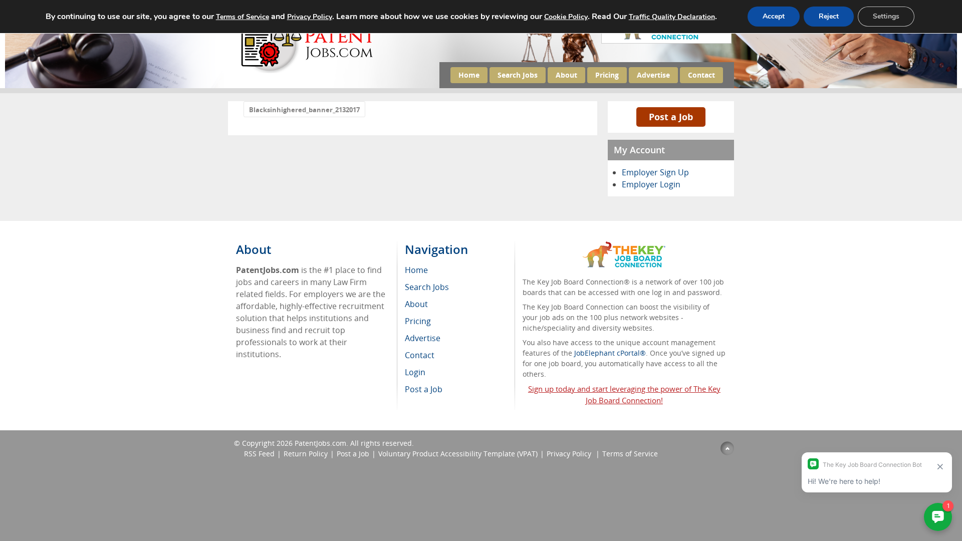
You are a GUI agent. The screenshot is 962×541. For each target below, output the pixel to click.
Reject (829, 16)
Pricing (607, 75)
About (566, 75)
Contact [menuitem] (419, 355)
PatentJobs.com (320, 443)
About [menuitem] (416, 304)
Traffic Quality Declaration (672, 17)
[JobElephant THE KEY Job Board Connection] (624, 246)
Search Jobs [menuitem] (427, 287)
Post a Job (671, 117)
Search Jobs (518, 75)
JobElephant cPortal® (610, 353)
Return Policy (306, 453)
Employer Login (651, 184)
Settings (886, 16)
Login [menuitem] (415, 372)
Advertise (653, 75)
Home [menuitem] (416, 270)
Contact (701, 75)
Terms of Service (630, 453)
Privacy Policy (570, 453)
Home (468, 75)
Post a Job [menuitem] (423, 389)
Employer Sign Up (655, 172)
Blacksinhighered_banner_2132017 (304, 109)
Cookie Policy (566, 17)
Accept (774, 16)
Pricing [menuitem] (418, 321)
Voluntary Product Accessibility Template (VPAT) (458, 453)
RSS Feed (259, 453)
